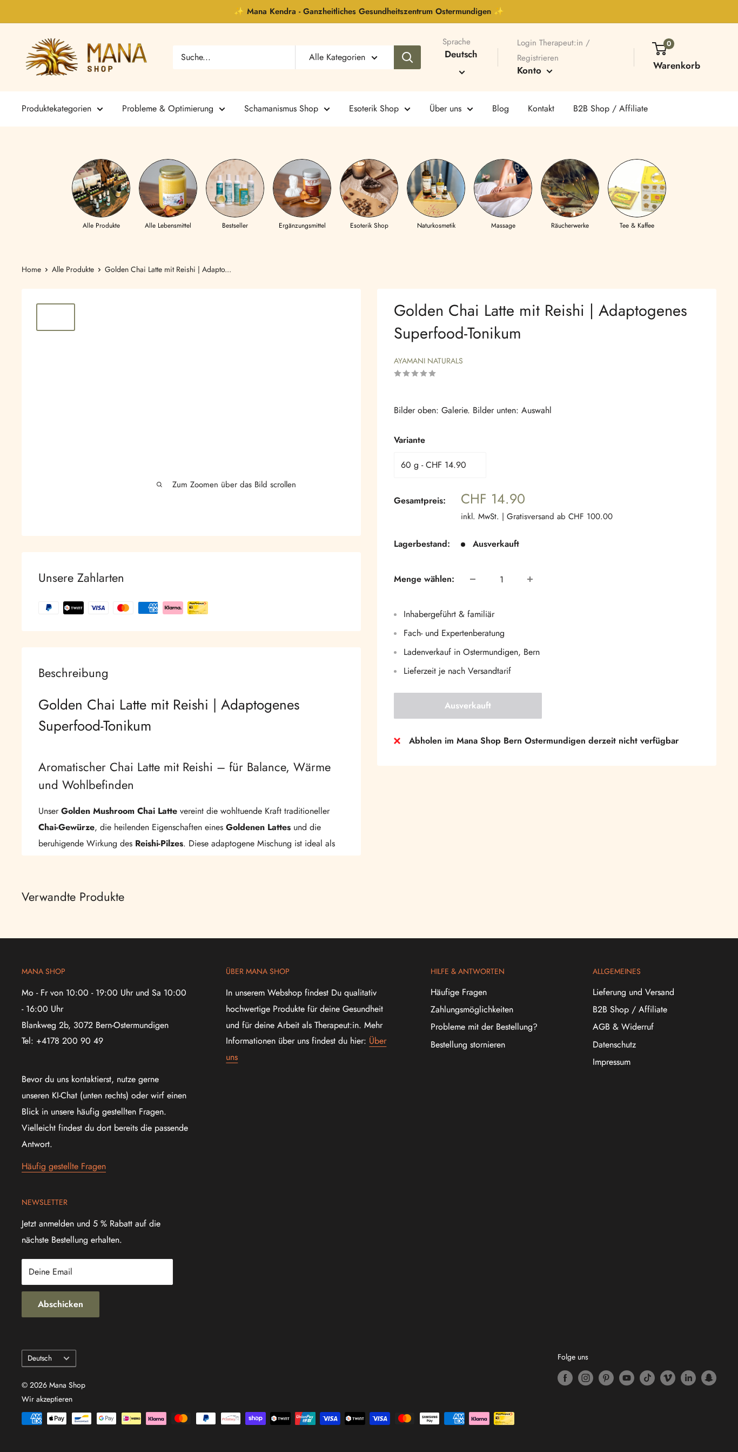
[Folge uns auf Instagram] (585, 1377)
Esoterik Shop (374, 108)
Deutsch (40, 1357)
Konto (530, 70)
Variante (409, 440)
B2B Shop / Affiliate (610, 108)
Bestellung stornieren (468, 1044)
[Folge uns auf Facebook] (565, 1377)
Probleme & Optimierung (167, 108)
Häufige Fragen (459, 992)
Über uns (445, 108)
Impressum (611, 1062)
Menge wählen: (424, 579)
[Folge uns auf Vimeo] (667, 1377)
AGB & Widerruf (623, 1026)
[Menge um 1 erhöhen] (530, 579)
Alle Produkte (73, 269)
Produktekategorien (56, 108)
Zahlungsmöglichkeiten (472, 1009)
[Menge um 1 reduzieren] (472, 579)
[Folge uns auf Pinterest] (606, 1377)
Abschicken (60, 1304)
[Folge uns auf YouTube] (626, 1377)
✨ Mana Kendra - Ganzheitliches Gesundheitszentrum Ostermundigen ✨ (369, 11)
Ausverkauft (468, 705)
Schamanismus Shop (281, 108)
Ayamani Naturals (428, 360)
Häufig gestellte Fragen (64, 1166)
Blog (500, 108)
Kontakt (541, 108)
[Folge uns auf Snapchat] (708, 1377)
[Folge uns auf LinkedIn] (688, 1377)
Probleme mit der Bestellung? (484, 1026)
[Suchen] (407, 57)
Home (31, 269)
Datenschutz (614, 1044)
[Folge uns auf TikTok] (647, 1377)
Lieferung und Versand (633, 992)
